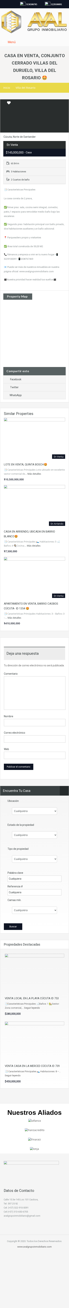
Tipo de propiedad (18, 848)
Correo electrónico (14, 732)
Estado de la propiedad (21, 824)
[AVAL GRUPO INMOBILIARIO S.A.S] (34, 22)
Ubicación (13, 800)
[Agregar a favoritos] (9, 104)
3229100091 (54, 4)
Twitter (14, 387)
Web (6, 749)
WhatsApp (16, 395)
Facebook (15, 379)
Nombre (8, 716)
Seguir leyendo (32, 1007)
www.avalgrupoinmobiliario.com (34, 1246)
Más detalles (34, 473)
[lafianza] (34, 1120)
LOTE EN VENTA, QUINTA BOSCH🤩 (25, 464)
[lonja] (34, 1148)
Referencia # (15, 886)
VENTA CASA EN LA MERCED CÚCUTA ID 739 (32, 1066)
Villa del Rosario (25, 87)
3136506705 (29, 4)
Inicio (6, 87)
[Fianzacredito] (34, 1130)
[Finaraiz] (34, 1139)
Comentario (11, 673)
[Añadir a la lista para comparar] (3, 103)
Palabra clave (15, 872)
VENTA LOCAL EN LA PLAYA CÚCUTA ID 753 (32, 998)
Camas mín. (14, 900)
